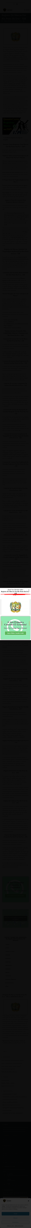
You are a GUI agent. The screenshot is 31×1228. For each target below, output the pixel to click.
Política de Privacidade (19, 1225)
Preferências (15, 1222)
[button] (28, 1201)
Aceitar (15, 1213)
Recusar (15, 1218)
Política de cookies (10, 1225)
